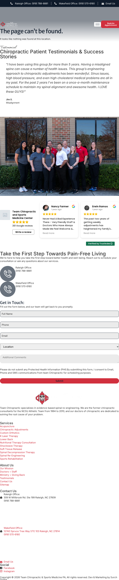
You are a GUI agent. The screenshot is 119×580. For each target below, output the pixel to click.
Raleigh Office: (23, 267)
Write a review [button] (23, 232)
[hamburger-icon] (97, 24)
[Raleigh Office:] (7, 273)
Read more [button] (48, 233)
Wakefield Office (24, 283)
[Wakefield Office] (7, 289)
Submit (59, 393)
